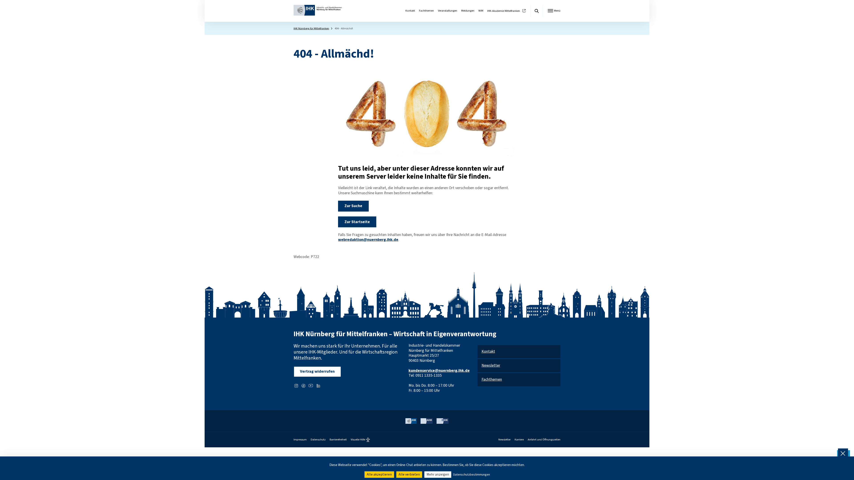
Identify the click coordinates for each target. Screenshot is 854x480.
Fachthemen (426, 11)
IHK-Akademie (503, 11)
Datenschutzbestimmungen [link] (471, 474)
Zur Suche (353, 206)
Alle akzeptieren (379, 474)
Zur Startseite (357, 222)
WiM (480, 11)
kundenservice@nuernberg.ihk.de (439, 370)
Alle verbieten (409, 474)
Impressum (300, 440)
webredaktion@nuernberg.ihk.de (368, 239)
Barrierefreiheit (338, 440)
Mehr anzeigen (438, 474)
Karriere (519, 440)
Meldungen (467, 11)
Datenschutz (318, 440)
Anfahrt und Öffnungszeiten (544, 440)
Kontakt (410, 11)
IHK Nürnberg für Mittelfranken (311, 28)
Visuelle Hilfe (358, 440)
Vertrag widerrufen (317, 371)
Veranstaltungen (447, 11)
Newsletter (490, 365)
